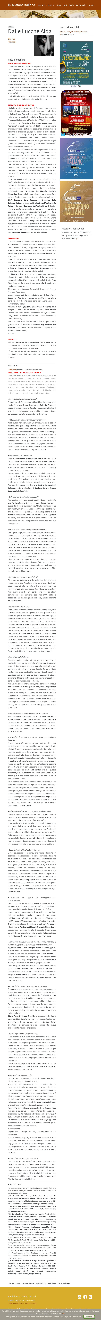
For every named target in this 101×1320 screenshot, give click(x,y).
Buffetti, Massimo (80, 32)
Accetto (89, 1317)
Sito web (11, 39)
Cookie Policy (30, 1303)
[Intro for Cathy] (72, 32)
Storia (58, 5)
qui (63, 1313)
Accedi (91, 5)
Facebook (12, 42)
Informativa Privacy (16, 1303)
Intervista (12, 369)
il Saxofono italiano (21, 4)
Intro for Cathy (65, 32)
